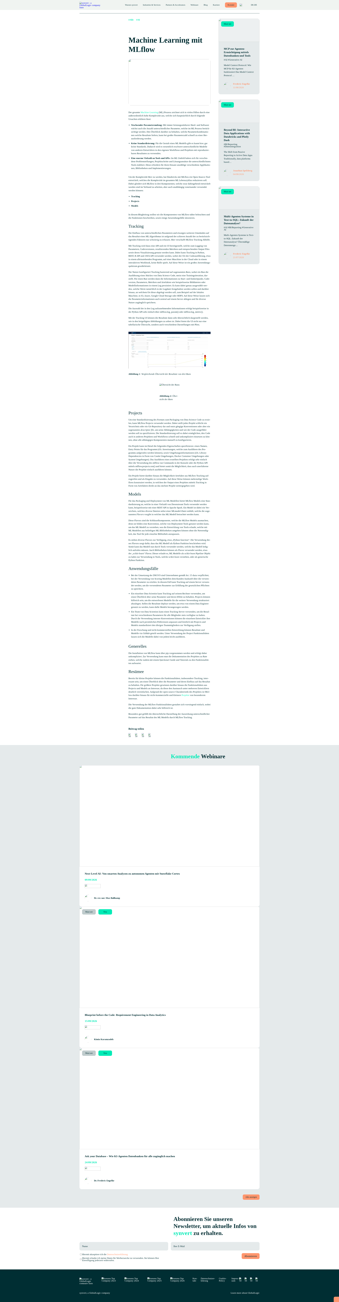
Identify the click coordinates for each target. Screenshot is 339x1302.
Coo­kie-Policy (222, 1279)
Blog (206, 5)
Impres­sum (235, 1279)
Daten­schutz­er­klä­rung (208, 1279)
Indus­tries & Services (151, 5)
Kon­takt (231, 5)
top (336, 1299)
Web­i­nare (194, 5)
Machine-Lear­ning (149, 112)
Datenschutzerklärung (117, 1254)
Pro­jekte (186, 695)
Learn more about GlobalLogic (245, 1293)
